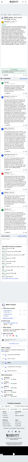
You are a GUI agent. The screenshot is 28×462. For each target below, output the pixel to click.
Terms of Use (18, 422)
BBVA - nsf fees (6, 263)
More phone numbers (8, 318)
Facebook (9, 431)
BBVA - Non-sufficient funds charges (11, 251)
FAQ (16, 413)
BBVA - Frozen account (8, 248)
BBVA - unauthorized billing (9, 273)
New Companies (12, 428)
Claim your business (7, 425)
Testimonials (5, 417)
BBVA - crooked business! (8, 261)
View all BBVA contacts (14, 343)
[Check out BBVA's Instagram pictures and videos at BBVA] (10, 335)
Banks (2, 351)
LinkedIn (19, 431)
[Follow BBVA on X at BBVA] (7, 335)
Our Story (5, 413)
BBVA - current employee (7, 276)
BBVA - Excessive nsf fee (9, 258)
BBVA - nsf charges (7, 270)
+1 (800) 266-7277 (7, 310)
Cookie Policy (18, 425)
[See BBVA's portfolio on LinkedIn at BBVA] (16, 335)
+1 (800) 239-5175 (7, 314)
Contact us (5, 415)
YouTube (16, 431)
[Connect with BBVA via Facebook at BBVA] (3, 335)
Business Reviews (20, 428)
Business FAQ (6, 422)
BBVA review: (8, 17)
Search (23, 2)
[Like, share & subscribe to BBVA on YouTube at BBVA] (13, 335)
